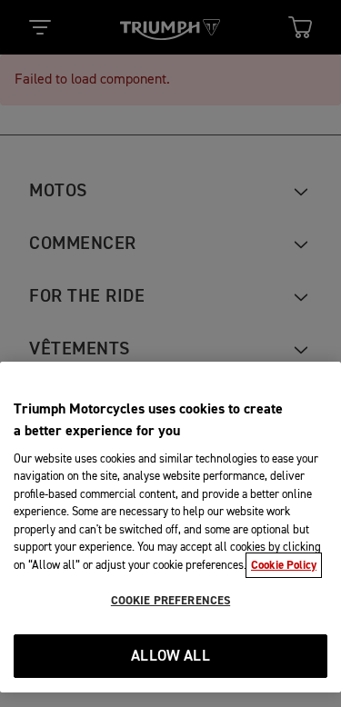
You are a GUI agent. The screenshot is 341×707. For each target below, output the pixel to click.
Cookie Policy (283, 565)
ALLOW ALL (170, 656)
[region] (170, 527)
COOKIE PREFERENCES (170, 600)
